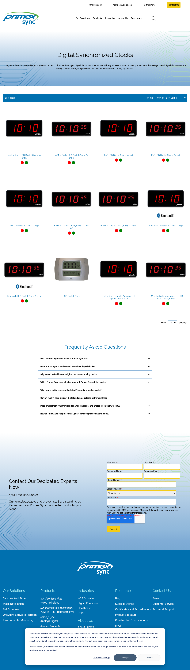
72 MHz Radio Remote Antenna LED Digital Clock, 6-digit (165, 297)
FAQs (118, 625)
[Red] (22, 162)
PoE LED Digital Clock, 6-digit (165, 155)
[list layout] (148, 97)
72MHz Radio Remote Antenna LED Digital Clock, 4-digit (119, 297)
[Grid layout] (151, 97)
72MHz (44, 611)
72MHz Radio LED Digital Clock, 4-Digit (24, 156)
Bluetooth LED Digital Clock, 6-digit (24, 296)
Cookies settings (101, 657)
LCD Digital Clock (71, 296)
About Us (85, 620)
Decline (149, 657)
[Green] (26, 162)
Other (81, 613)
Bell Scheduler (11, 609)
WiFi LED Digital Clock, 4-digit (24, 225)
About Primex (86, 627)
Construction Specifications (131, 620)
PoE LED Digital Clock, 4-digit (118, 155)
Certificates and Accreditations (133, 609)
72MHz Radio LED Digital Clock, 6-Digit (71, 156)
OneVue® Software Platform (20, 614)
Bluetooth (63, 611)
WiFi (72, 611)
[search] (153, 18)
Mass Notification (13, 603)
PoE (53, 611)
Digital (54, 621)
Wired (43, 602)
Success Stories (124, 603)
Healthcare (84, 608)
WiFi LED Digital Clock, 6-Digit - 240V (118, 225)
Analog (44, 621)
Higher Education (88, 603)
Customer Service (163, 603)
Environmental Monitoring (18, 620)
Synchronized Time (14, 598)
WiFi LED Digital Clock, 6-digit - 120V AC (71, 227)
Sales (156, 598)
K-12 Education (86, 598)
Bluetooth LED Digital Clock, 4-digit (166, 225)
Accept (125, 657)
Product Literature (126, 614)
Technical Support (163, 609)
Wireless (54, 602)
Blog (117, 598)
